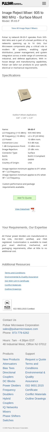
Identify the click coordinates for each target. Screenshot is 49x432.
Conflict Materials (13, 285)
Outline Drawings (13, 289)
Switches (8, 420)
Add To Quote (24, 197)
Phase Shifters (11, 415)
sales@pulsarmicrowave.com (20, 328)
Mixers (7, 411)
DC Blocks (9, 381)
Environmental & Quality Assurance (21, 276)
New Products (11, 359)
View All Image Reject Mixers (24, 28)
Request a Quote (35, 359)
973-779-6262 (20, 332)
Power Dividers (12, 385)
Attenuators (10, 363)
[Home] (12, 3)
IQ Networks (10, 407)
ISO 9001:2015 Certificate (17, 280)
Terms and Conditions (15, 272)
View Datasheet (22, 209)
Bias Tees (8, 368)
